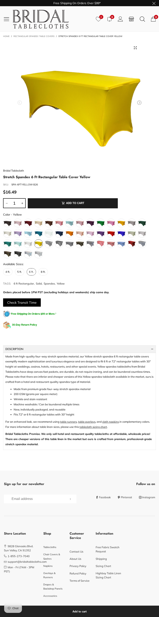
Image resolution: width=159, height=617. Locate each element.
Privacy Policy (78, 566)
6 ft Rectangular (24, 283)
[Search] (142, 18)
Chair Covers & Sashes (51, 556)
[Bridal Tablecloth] (53, 19)
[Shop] (131, 18)
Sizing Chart (103, 566)
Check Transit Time (22, 302)
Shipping (101, 558)
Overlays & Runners (49, 575)
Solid (39, 283)
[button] (19, 102)
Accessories (50, 595)
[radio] (7, 223)
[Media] (135, 48)
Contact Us (76, 551)
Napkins (48, 565)
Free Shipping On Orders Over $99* (77, 3)
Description (14, 349)
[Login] (120, 18)
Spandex (49, 283)
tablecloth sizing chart (93, 426)
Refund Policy (78, 573)
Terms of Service (79, 580)
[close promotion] (154, 3)
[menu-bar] (8, 19)
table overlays (86, 421)
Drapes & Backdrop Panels (53, 586)
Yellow (61, 283)
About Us (75, 558)
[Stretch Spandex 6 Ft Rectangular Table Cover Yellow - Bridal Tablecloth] (79, 103)
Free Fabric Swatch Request (107, 549)
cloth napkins (110, 421)
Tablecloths (49, 547)
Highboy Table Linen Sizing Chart (108, 575)
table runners (68, 421)
